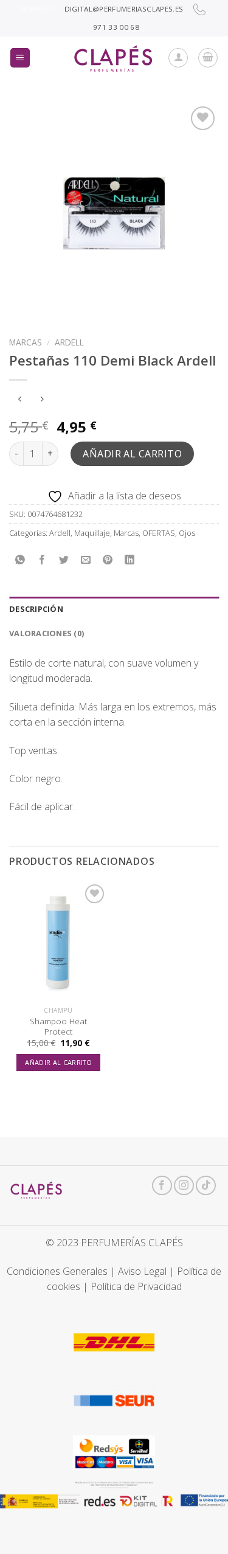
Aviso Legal (142, 1271)
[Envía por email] (86, 560)
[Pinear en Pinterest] (108, 560)
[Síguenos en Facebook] (162, 1186)
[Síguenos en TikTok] (206, 1186)
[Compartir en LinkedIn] (130, 560)
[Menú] (20, 58)
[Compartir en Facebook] (42, 560)
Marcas (25, 342)
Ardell (69, 342)
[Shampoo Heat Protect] (58, 940)
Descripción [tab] (36, 608)
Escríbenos (36, 9)
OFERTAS (158, 532)
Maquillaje (92, 532)
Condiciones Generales (57, 1271)
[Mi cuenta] (178, 58)
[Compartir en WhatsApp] (20, 560)
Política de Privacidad (136, 1286)
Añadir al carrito (132, 453)
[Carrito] (208, 58)
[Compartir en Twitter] (64, 560)
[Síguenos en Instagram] (184, 1186)
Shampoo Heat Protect (59, 1026)
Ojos (187, 532)
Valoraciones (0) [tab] (46, 633)
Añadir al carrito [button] (58, 1062)
